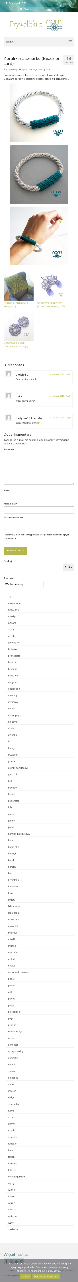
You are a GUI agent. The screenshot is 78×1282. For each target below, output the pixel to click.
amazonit (13, 609)
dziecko (12, 734)
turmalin (12, 1163)
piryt (10, 1018)
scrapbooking (16, 1051)
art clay (12, 635)
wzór (11, 1222)
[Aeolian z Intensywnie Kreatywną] (19, 286)
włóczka (12, 1209)
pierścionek (14, 1011)
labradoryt (14, 906)
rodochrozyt (15, 1031)
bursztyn (13, 675)
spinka (12, 1071)
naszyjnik (13, 952)
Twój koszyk (18, 3)
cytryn (11, 708)
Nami (13, 69)
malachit (13, 926)
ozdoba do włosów (18, 972)
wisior (11, 1196)
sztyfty (11, 1123)
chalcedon (14, 688)
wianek (12, 1189)
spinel (11, 1064)
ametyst (12, 616)
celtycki (12, 682)
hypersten (14, 800)
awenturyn (14, 642)
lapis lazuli (14, 912)
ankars (12, 622)
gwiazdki (13, 774)
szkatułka (13, 1104)
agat (10, 596)
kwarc (11, 893)
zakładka (13, 1229)
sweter (12, 1090)
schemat (13, 1044)
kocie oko (13, 846)
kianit (11, 840)
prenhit (12, 1024)
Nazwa (7, 490)
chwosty (12, 695)
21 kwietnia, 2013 (56, 418)
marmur (12, 932)
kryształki (13, 879)
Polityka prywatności (46, 1276)
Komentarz (9, 449)
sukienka (13, 1077)
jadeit (11, 813)
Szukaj (8, 561)
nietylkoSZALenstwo (30, 418)
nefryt (11, 959)
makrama (13, 919)
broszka (12, 668)
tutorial (12, 1169)
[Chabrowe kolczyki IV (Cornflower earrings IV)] (52, 286)
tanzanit (12, 1143)
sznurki (39, 69)
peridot (12, 998)
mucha (12, 945)
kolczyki (12, 853)
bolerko (12, 649)
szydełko (13, 1137)
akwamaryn (14, 603)
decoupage (14, 715)
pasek (11, 978)
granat (12, 761)
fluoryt (11, 748)
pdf (10, 991)
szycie (11, 1130)
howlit (11, 794)
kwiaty (11, 899)
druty (11, 728)
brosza (12, 662)
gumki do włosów (18, 767)
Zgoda (25, 1276)
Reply (68, 374)
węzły (11, 1183)
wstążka (12, 1216)
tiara (10, 1150)
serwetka (13, 1057)
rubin (11, 1038)
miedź (11, 939)
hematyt (12, 787)
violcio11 (22, 374)
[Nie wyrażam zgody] (73, 1270)
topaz (11, 1156)
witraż (11, 1202)
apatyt (11, 629)
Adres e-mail (10, 504)
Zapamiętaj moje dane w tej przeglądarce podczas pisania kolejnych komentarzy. (37, 536)
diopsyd (12, 721)
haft (10, 781)
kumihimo (13, 886)
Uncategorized (16, 1176)
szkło (11, 1110)
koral (11, 860)
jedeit (11, 827)
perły (11, 1005)
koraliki (32, 69)
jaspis (11, 820)
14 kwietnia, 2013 (56, 374)
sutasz (12, 1084)
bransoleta (14, 655)
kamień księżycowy (19, 833)
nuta (19, 396)
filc (9, 741)
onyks (11, 965)
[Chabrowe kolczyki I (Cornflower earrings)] (19, 326)
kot (10, 873)
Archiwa (9, 578)
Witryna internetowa (13, 517)
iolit (10, 807)
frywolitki (13, 754)
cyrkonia (13, 701)
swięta (11, 1097)
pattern (12, 985)
